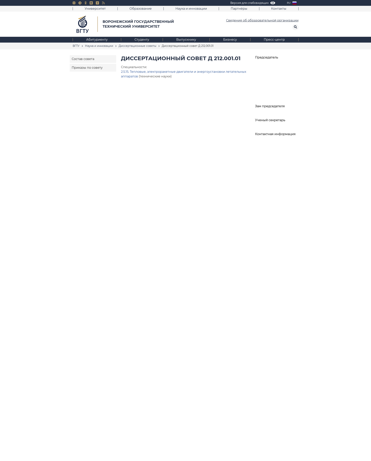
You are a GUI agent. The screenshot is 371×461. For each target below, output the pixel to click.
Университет (95, 8)
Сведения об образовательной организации (262, 20)
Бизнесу (230, 39)
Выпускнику (186, 39)
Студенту (141, 39)
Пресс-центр (274, 39)
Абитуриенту (97, 39)
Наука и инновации (191, 8)
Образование (140, 8)
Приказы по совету (87, 67)
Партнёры (239, 8)
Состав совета (83, 59)
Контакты (278, 8)
